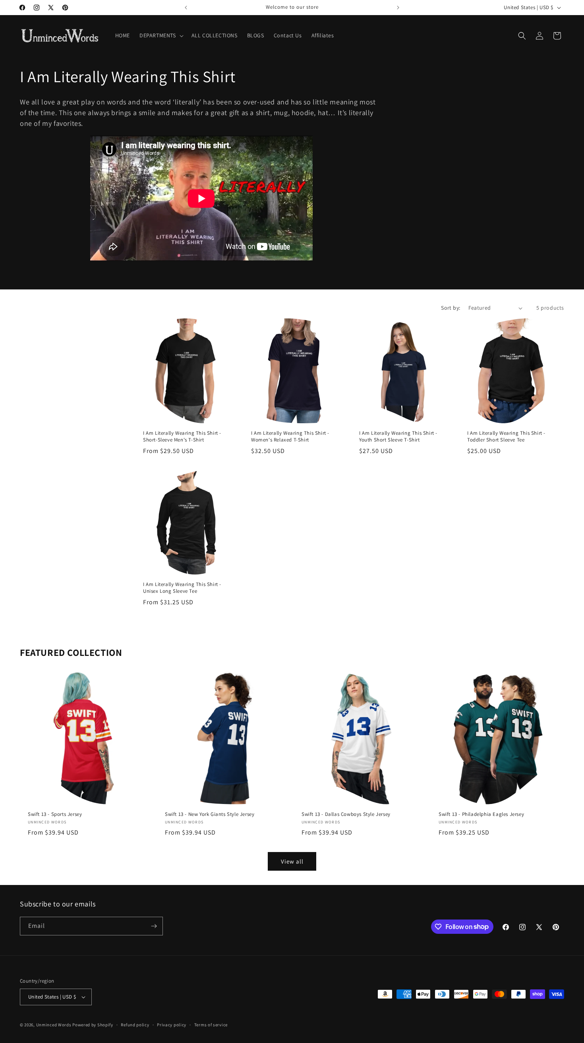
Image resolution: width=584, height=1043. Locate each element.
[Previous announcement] (186, 7)
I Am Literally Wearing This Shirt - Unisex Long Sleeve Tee (182, 587)
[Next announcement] (398, 7)
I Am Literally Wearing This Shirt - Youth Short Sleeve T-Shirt (398, 436)
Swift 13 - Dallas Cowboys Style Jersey (346, 814)
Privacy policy (171, 1025)
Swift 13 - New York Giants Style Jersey (209, 814)
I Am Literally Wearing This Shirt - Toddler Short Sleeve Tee (506, 436)
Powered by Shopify (92, 1025)
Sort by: (450, 307)
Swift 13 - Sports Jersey (55, 814)
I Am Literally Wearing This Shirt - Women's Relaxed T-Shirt (290, 436)
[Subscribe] (153, 926)
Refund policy (135, 1025)
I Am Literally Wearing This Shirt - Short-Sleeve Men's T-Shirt (182, 436)
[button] (161, 35)
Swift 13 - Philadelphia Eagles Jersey (481, 814)
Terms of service (211, 1025)
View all (292, 861)
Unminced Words (54, 1025)
